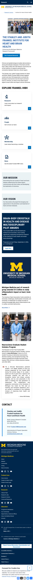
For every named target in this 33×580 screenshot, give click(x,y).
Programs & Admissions (7, 509)
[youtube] (11, 471)
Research (4, 490)
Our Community (5, 511)
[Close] (29, 568)
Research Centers (5, 497)
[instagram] (5, 471)
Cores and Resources (6, 499)
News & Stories (5, 468)
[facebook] (2, 471)
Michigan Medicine (7, 456)
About (2, 459)
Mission (3, 461)
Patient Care (5, 475)
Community (4, 463)
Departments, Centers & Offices (9, 513)
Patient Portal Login (6, 482)
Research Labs (5, 495)
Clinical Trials (4, 492)
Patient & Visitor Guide (6, 480)
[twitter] (8, 471)
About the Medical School (7, 516)
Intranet (3, 518)
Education (4, 506)
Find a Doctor (4, 478)
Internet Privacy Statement (9, 576)
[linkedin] (8, 503)
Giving (2, 465)
